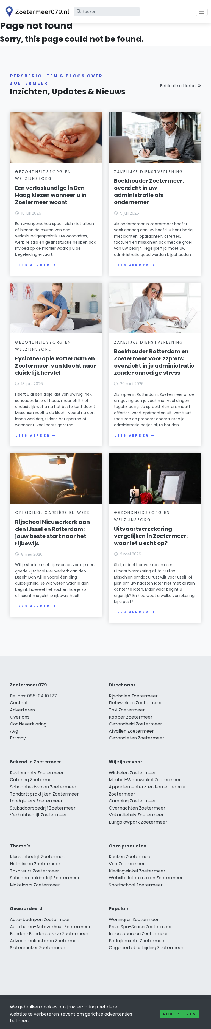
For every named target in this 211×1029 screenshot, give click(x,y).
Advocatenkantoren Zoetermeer (45, 941)
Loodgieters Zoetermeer (36, 801)
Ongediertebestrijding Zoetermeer (146, 947)
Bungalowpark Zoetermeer (138, 822)
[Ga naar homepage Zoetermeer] (36, 11)
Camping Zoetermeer (132, 801)
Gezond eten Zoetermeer (136, 738)
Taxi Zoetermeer (127, 710)
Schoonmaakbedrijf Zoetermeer (45, 878)
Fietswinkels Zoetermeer (135, 703)
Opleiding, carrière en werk (52, 512)
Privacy (18, 738)
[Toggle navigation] (202, 12)
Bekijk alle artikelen (178, 85)
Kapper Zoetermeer (130, 717)
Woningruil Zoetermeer (134, 919)
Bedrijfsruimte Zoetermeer (137, 941)
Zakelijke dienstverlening (148, 171)
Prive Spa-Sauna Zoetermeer (140, 927)
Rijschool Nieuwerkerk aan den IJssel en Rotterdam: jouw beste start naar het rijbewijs (52, 532)
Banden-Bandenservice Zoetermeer (49, 933)
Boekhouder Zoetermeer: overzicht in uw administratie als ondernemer (149, 191)
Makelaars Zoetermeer (35, 885)
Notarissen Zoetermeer (35, 864)
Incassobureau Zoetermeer (138, 933)
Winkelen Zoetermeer (132, 773)
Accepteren (179, 1014)
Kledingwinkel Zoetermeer (137, 871)
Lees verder (32, 265)
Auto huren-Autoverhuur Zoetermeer (50, 927)
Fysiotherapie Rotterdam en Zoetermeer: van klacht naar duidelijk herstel (55, 366)
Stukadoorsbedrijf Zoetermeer (43, 808)
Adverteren (22, 710)
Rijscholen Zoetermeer (133, 696)
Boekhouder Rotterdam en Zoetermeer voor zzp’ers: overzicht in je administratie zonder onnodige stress (154, 362)
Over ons (19, 717)
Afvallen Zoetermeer (131, 731)
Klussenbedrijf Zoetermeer (38, 856)
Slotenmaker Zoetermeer (37, 947)
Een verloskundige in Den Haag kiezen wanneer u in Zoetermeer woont (51, 195)
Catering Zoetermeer (33, 780)
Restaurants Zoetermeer (37, 773)
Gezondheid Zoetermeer (135, 724)
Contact (19, 703)
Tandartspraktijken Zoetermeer (44, 794)
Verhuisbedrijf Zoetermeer (38, 815)
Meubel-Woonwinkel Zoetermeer (145, 780)
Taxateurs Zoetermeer (34, 871)
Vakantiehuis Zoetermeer (136, 815)
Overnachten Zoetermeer (137, 808)
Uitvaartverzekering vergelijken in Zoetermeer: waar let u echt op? (151, 536)
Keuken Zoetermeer (130, 856)
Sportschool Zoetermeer (136, 885)
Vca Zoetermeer (127, 864)
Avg (14, 731)
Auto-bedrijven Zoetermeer (40, 919)
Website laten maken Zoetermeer (146, 878)
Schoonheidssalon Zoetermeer (43, 787)
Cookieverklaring (28, 724)
